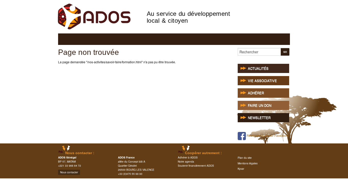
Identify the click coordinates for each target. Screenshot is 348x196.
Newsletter (259, 117)
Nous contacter (69, 172)
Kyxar (241, 168)
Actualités (258, 68)
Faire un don (259, 105)
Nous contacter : (79, 153)
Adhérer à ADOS (188, 157)
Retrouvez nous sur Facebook (267, 135)
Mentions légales (248, 163)
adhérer (256, 93)
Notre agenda (186, 161)
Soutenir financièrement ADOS (196, 165)
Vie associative (262, 80)
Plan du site (245, 158)
